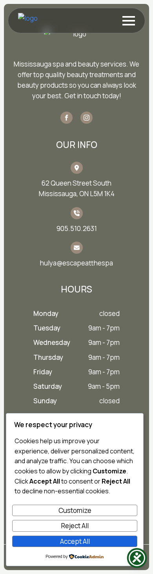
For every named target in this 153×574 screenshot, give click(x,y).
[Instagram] (86, 118)
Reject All (75, 525)
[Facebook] (66, 118)
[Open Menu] (128, 20)
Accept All (75, 541)
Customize (74, 510)
